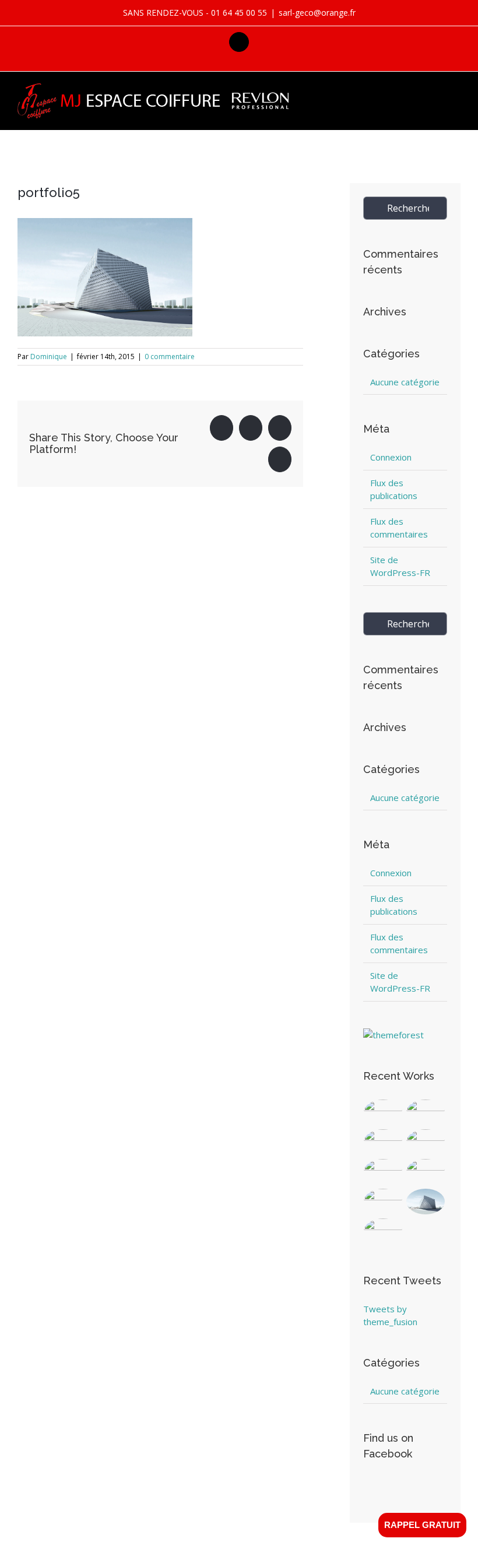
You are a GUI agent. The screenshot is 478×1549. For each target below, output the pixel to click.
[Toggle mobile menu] (456, 91)
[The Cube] (426, 1202)
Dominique (48, 356)
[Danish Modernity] (426, 1142)
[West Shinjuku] (383, 1172)
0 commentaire (170, 356)
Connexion (391, 457)
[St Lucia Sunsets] (383, 1142)
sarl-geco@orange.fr (317, 12)
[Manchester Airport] (426, 1172)
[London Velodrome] (383, 1202)
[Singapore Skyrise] (426, 1112)
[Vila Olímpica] (383, 1231)
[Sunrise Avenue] (383, 1112)
